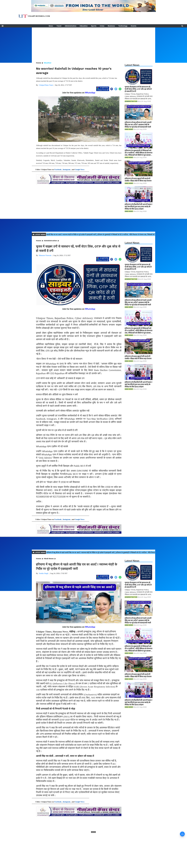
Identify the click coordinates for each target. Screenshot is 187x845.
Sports (93, 26)
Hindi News (49, 559)
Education (84, 26)
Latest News (132, 65)
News (51, 26)
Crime (102, 26)
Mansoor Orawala (45, 255)
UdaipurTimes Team (46, 85)
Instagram (66, 169)
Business (111, 26)
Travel (58, 26)
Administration (70, 26)
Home (38, 63)
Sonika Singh (43, 573)
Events (133, 26)
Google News (79, 169)
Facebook (57, 169)
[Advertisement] (93, 42)
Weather (47, 63)
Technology (122, 26)
